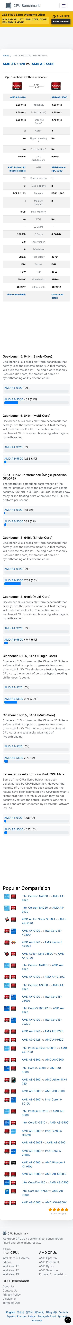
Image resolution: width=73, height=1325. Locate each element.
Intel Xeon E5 (11, 1270)
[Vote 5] (67, 1210)
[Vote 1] (50, 1210)
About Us (9, 1286)
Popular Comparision (52, 1274)
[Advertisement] (36, 38)
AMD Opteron (48, 1258)
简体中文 (39, 1312)
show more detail (16, 294)
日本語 (20, 1312)
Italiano (32, 1316)
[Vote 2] (54, 1210)
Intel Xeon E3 (11, 1266)
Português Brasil (47, 1316)
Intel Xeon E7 (11, 1274)
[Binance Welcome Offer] (60, 16)
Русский (62, 1316)
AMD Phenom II (49, 1262)
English (10, 1312)
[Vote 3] (58, 1210)
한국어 (29, 1312)
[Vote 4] (62, 1210)
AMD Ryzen (46, 1266)
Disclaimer (9, 1298)
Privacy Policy (12, 1294)
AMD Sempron (48, 1270)
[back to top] (68, 1320)
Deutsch (63, 1312)
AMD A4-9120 (14, 64)
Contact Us (10, 1290)
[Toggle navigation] (63, 5)
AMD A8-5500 (43, 64)
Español (11, 1316)
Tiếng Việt (51, 1312)
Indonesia (37, 1320)
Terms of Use (11, 1302)
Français (21, 1316)
